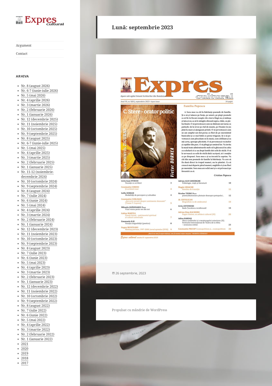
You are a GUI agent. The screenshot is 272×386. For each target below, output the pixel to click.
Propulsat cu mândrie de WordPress (139, 310)
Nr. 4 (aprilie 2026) (35, 100)
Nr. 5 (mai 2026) (33, 95)
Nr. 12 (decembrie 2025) (39, 119)
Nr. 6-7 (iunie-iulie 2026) (39, 90)
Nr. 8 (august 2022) (35, 305)
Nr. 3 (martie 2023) (35, 272)
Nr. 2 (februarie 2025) (37, 162)
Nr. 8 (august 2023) (35, 248)
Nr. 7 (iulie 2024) (33, 195)
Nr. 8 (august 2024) (35, 191)
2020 (24, 348)
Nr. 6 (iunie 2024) (34, 200)
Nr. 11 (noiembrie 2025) (39, 124)
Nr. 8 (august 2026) (35, 86)
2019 (24, 353)
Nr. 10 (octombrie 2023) (39, 238)
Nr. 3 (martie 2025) (35, 157)
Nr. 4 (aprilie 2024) (35, 210)
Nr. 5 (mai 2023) (33, 262)
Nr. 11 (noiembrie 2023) (39, 234)
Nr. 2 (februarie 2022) (37, 334)
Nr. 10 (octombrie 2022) (39, 296)
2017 (24, 363)
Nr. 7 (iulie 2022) (33, 310)
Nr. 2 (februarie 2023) (37, 277)
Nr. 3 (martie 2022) (35, 329)
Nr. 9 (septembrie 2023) (39, 243)
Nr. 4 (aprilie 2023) (35, 267)
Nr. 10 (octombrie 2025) (39, 129)
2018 (24, 358)
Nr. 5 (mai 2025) (33, 148)
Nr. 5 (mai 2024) (33, 205)
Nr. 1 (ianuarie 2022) (37, 339)
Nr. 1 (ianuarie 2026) (37, 114)
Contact (21, 53)
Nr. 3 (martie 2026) (35, 105)
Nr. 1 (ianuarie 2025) (37, 167)
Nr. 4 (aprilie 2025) (35, 152)
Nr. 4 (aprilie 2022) (35, 324)
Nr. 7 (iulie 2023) (33, 253)
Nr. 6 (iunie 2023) (34, 258)
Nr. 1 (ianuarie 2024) (37, 224)
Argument (23, 45)
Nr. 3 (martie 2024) (35, 215)
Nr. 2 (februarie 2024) (37, 219)
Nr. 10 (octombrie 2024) (39, 181)
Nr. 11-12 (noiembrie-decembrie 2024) (37, 174)
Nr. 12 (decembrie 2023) (39, 229)
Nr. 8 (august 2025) (35, 138)
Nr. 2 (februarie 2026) (37, 109)
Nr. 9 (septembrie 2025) (39, 133)
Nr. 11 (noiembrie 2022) (39, 291)
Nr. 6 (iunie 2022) (34, 315)
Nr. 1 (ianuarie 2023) (37, 281)
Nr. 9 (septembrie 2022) (39, 301)
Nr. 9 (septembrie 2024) (39, 186)
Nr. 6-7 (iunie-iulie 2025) (39, 143)
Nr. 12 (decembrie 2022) (39, 286)
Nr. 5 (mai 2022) (33, 320)
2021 (24, 344)
